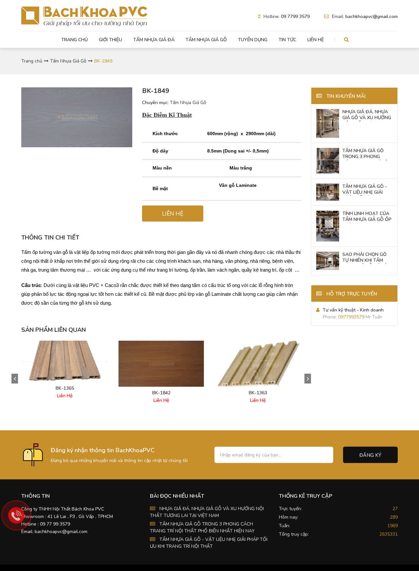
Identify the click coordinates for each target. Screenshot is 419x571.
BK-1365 (65, 388)
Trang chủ (74, 40)
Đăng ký (370, 455)
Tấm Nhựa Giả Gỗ (206, 40)
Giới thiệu (110, 40)
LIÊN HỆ (172, 214)
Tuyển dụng (252, 40)
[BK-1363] (258, 364)
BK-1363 (258, 393)
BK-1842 (161, 393)
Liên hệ (315, 40)
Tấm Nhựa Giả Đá (153, 40)
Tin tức (287, 40)
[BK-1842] (161, 364)
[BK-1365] (64, 361)
